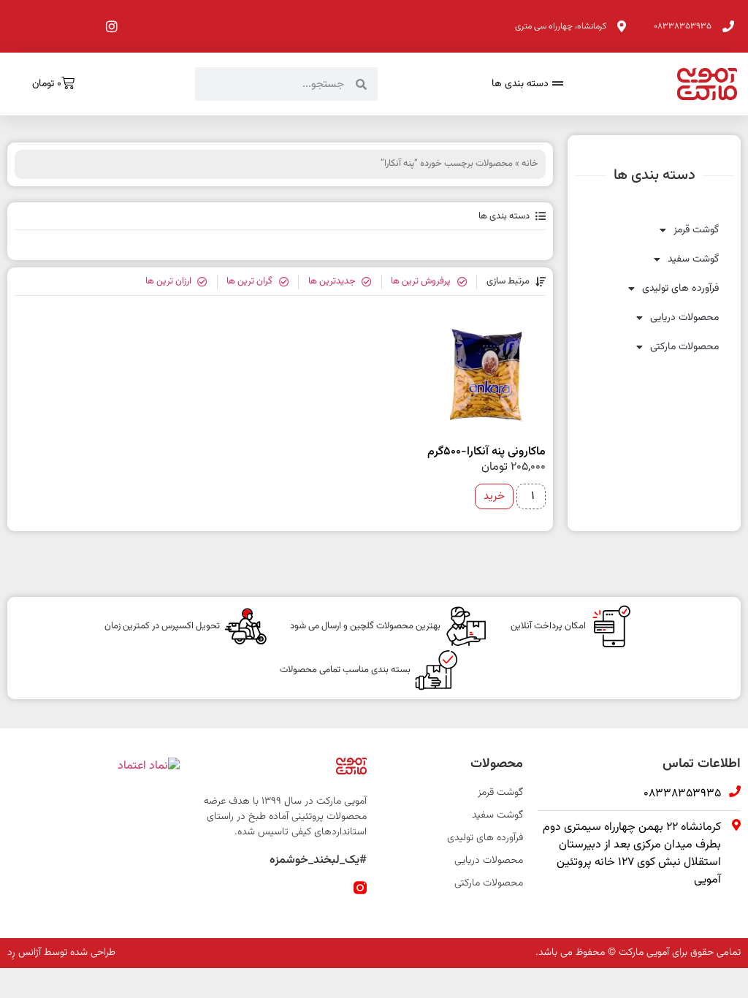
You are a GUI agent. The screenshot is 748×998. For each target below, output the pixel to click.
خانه (530, 163)
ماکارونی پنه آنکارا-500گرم (486, 452)
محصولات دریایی (684, 318)
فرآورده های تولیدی (680, 289)
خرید (494, 496)
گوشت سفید (693, 259)
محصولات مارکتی (684, 347)
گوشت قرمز (696, 230)
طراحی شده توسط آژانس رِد (61, 953)
